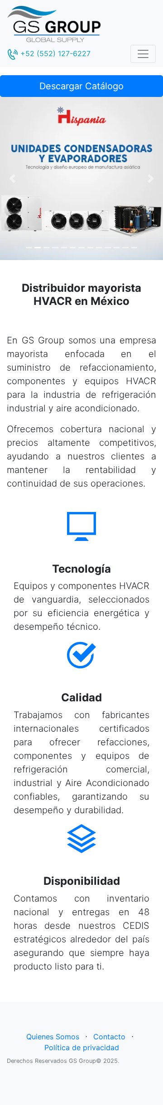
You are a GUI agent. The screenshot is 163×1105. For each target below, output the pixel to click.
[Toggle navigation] (143, 54)
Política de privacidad (81, 1047)
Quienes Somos (52, 1036)
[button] (12, 178)
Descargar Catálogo (81, 86)
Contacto (109, 1036)
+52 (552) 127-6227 (54, 53)
